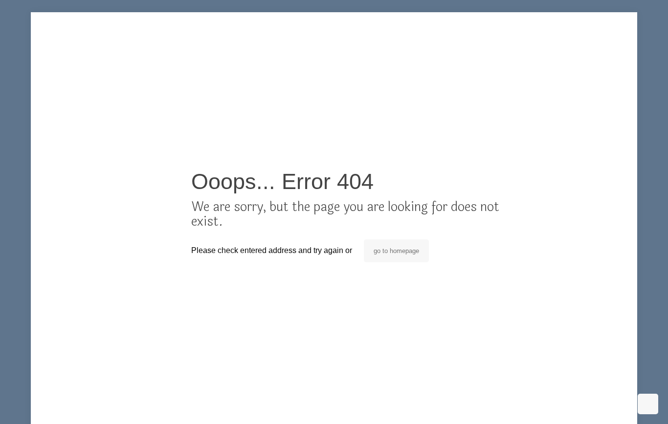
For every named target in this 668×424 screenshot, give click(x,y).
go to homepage (396, 250)
